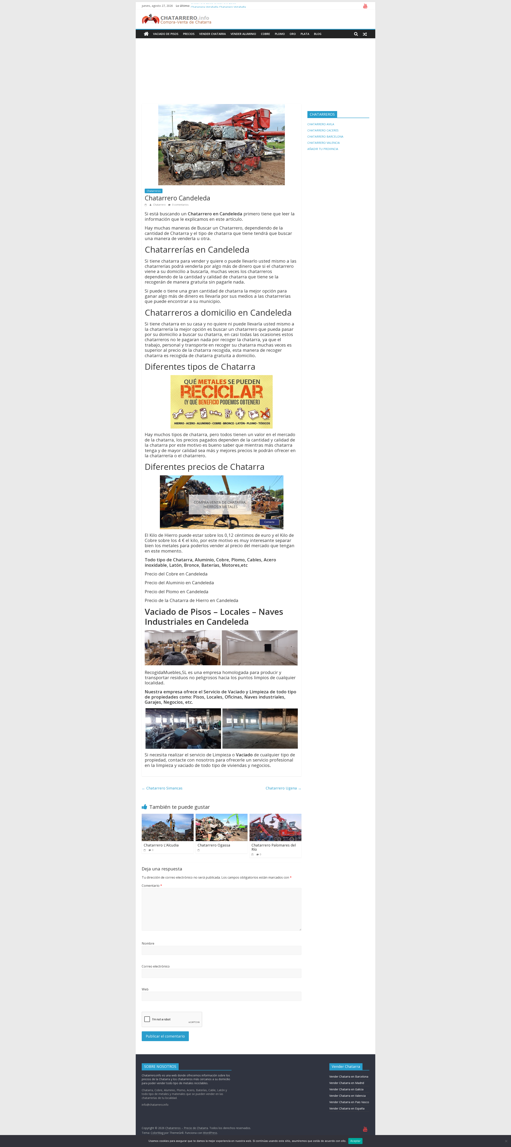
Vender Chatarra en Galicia (346, 1089)
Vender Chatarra (212, 34)
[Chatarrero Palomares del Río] (275, 816)
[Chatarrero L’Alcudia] (168, 816)
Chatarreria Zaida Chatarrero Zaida (213, 6)
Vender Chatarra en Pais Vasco (349, 1102)
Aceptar (355, 1140)
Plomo (280, 34)
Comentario (152, 885)
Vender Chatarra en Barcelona (348, 1076)
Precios (188, 34)
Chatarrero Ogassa (214, 845)
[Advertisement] (255, 68)
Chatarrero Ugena (283, 788)
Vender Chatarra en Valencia (347, 1096)
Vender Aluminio (243, 34)
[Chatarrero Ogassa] (222, 816)
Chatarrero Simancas (162, 788)
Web (145, 989)
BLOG (317, 34)
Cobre (265, 34)
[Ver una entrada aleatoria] (364, 34)
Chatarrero (159, 204)
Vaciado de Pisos (165, 34)
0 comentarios (179, 204)
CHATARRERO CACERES (323, 130)
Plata (305, 34)
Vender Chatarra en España (346, 1108)
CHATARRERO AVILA (320, 124)
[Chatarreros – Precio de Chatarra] (146, 34)
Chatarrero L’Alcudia (161, 845)
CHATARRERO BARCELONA (325, 136)
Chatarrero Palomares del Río (274, 847)
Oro (293, 34)
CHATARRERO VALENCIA (323, 143)
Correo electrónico (156, 966)
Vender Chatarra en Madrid (346, 1083)
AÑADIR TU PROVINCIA (322, 149)
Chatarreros (153, 191)
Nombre (148, 943)
